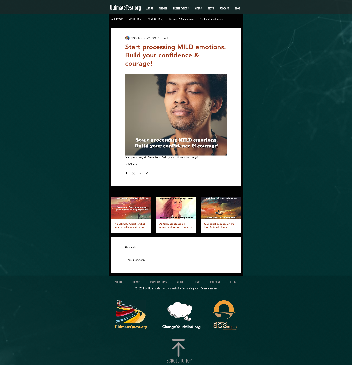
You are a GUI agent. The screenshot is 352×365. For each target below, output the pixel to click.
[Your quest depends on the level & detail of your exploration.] (221, 208)
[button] (237, 19)
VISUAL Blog (135, 19)
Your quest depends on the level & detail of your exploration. (219, 225)
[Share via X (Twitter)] (133, 173)
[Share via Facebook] (126, 173)
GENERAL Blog (155, 19)
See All (238, 191)
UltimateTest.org (125, 7)
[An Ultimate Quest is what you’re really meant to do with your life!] (131, 208)
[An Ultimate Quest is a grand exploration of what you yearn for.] (176, 208)
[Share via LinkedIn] (140, 173)
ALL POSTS (117, 19)
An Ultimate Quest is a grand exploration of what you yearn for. (174, 225)
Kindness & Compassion (181, 19)
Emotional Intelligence (211, 19)
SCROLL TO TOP (179, 361)
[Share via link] (146, 173)
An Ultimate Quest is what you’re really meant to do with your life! (130, 225)
